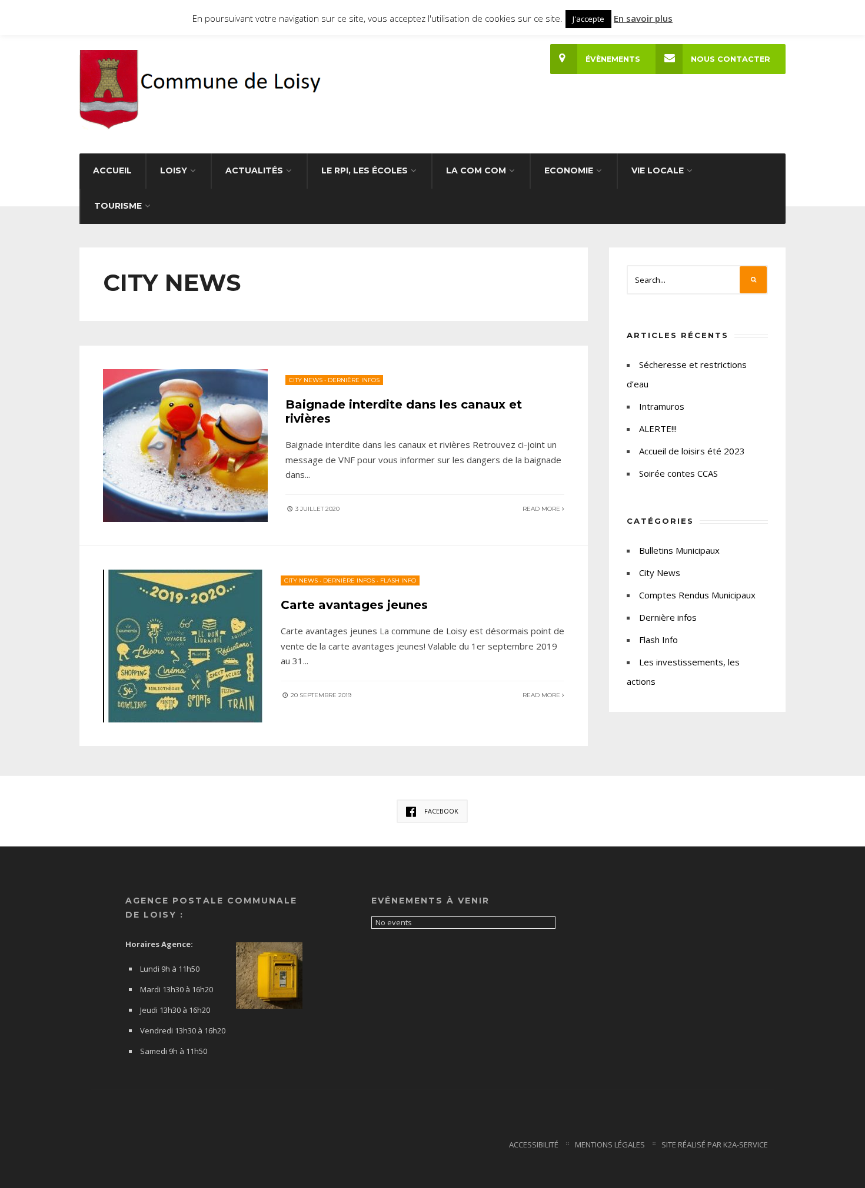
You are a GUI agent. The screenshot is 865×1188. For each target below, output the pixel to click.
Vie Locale (657, 170)
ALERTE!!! (658, 428)
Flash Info (398, 580)
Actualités (254, 170)
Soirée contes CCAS (678, 473)
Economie (568, 170)
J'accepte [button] (588, 19)
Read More (542, 509)
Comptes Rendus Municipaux (697, 595)
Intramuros (661, 406)
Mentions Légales (610, 1144)
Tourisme (118, 205)
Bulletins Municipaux (679, 550)
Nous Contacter (730, 59)
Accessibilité (533, 1144)
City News (305, 380)
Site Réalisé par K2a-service (714, 1144)
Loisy (173, 170)
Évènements (612, 59)
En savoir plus (643, 18)
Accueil (112, 170)
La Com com (476, 170)
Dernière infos (354, 380)
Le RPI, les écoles (364, 170)
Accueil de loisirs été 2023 (692, 451)
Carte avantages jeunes (354, 605)
